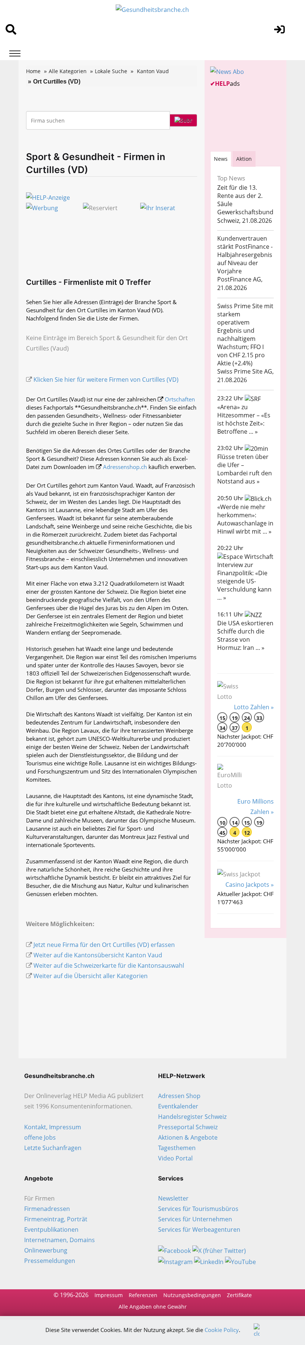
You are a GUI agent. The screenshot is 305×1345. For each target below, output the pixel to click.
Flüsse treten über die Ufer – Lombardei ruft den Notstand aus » (244, 469)
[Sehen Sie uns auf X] (219, 1250)
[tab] (220, 158)
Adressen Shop (179, 1096)
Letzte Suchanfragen (52, 1148)
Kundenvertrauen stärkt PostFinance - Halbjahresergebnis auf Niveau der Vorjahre (245, 254)
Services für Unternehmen (195, 1219)
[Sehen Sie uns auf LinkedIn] (209, 1261)
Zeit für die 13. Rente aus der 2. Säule (240, 195)
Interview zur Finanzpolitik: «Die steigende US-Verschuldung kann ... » (244, 581)
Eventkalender (178, 1106)
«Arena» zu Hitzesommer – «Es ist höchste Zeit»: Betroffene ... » (243, 419)
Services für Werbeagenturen (199, 1229)
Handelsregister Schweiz (192, 1117)
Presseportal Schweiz (188, 1127)
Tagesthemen (177, 1148)
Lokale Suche (111, 71)
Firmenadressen (47, 1209)
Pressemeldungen (49, 1261)
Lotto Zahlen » (254, 707)
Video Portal (175, 1158)
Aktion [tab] (244, 158)
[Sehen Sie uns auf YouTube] (240, 1261)
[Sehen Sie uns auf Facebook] (174, 1250)
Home (33, 71)
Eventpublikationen (51, 1229)
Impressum (108, 1295)
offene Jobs (40, 1137)
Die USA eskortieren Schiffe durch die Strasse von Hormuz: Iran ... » (245, 635)
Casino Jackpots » (249, 884)
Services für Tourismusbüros (198, 1209)
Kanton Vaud (153, 71)
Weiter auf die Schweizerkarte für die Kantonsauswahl (108, 965)
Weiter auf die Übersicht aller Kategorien (90, 976)
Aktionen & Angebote (188, 1137)
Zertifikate (239, 1295)
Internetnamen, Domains (59, 1240)
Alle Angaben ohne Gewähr (153, 1306)
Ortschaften (180, 399)
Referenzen (143, 1295)
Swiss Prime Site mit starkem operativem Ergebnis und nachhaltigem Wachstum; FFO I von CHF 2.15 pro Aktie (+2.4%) (245, 334)
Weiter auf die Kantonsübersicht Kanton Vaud (97, 955)
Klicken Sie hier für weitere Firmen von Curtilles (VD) (106, 379)
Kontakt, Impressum (52, 1127)
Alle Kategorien (68, 71)
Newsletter (173, 1198)
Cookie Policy (222, 1329)
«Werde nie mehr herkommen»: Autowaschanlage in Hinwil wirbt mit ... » (245, 519)
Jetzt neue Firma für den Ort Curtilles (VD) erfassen (104, 945)
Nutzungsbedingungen (192, 1295)
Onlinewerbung (45, 1250)
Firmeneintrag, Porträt (55, 1219)
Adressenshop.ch (125, 466)
